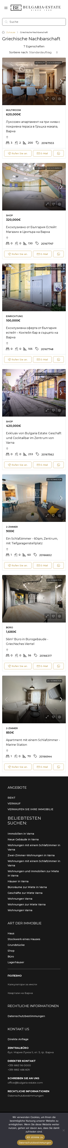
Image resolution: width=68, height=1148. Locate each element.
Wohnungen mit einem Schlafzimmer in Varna (34, 847)
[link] (34, 81)
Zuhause (10, 32)
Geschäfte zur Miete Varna (25, 893)
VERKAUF (14, 803)
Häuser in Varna (18, 881)
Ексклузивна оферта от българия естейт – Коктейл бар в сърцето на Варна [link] (32, 332)
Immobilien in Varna (21, 833)
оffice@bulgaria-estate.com (25, 1082)
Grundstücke (16, 945)
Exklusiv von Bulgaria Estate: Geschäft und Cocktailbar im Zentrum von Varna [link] (33, 438)
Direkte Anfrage (18, 1039)
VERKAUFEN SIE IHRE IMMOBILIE (30, 809)
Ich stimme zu (35, 1137)
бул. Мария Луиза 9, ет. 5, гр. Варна (31, 1052)
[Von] (63, 1130)
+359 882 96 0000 (19, 1065)
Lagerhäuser (16, 962)
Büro (11, 956)
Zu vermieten (54, 479)
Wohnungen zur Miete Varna (27, 904)
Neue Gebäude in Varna (23, 839)
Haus (11, 933)
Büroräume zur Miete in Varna (27, 887)
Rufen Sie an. (20, 153)
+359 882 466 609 (19, 1069)
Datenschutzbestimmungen (26, 1016)
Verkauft (40, 63)
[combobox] (43, 52)
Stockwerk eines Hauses (24, 939)
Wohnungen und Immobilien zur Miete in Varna (33, 873)
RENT (11, 797)
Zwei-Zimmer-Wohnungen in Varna (31, 855)
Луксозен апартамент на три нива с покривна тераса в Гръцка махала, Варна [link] (33, 126)
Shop (11, 950)
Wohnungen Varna (20, 898)
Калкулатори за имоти (22, 984)
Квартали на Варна (20, 993)
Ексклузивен (54, 63)
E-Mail (44, 153)
